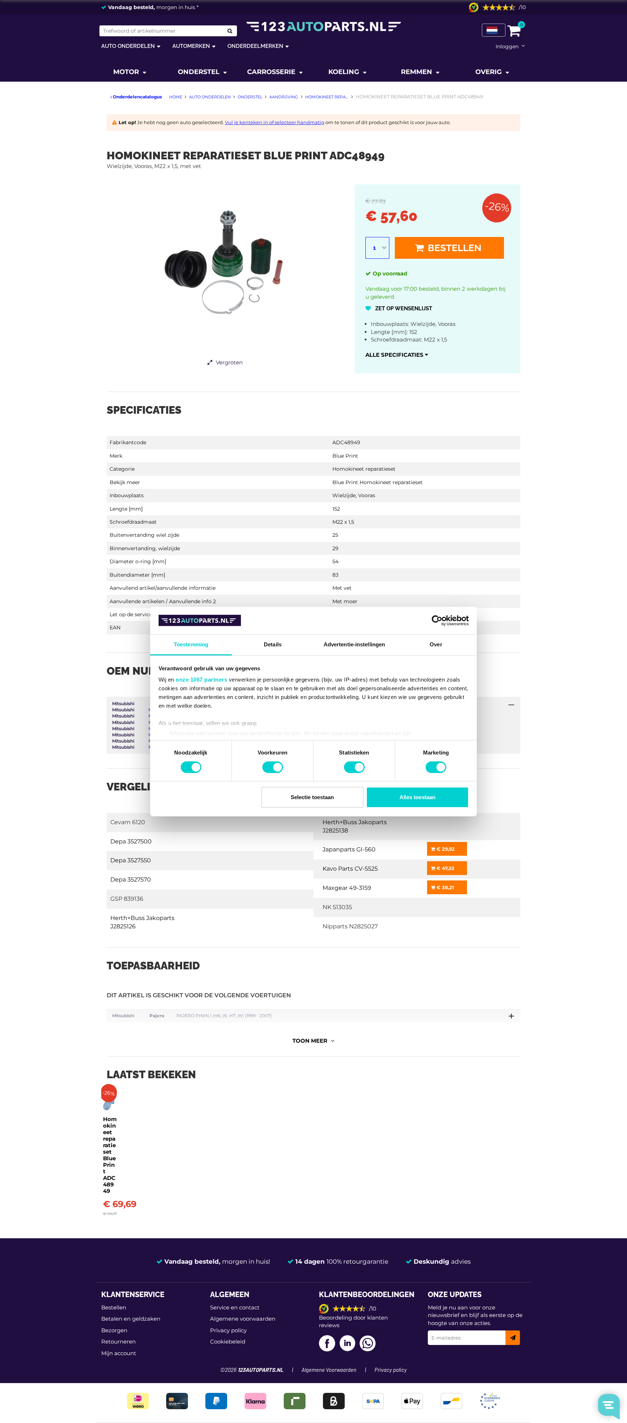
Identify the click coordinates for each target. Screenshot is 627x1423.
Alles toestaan (417, 797)
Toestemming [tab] (191, 644)
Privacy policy (228, 1330)
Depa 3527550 (130, 860)
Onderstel (199, 72)
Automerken (191, 46)
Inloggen (507, 46)
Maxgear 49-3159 (347, 887)
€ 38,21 (444, 887)
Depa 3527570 (130, 879)
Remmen (417, 72)
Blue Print (345, 456)
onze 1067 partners (201, 679)
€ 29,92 (445, 849)
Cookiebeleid (227, 1341)
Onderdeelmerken (255, 46)
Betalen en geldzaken (130, 1318)
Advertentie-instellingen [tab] (354, 644)
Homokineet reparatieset (364, 469)
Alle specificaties (395, 354)
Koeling (344, 72)
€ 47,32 (444, 868)
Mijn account (118, 1353)
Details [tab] (273, 644)
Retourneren (118, 1341)
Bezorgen (114, 1330)
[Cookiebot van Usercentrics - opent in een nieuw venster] (437, 620)
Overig (489, 72)
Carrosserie (272, 72)
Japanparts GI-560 (349, 849)
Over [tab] (436, 644)
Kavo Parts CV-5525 (350, 868)
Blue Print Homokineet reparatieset (377, 482)
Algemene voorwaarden (242, 1318)
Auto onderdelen (128, 46)
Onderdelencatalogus (137, 96)
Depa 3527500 (131, 841)
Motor (127, 72)
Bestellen (453, 247)
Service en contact (234, 1307)
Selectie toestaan (312, 797)
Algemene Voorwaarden (329, 1370)
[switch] (272, 767)
